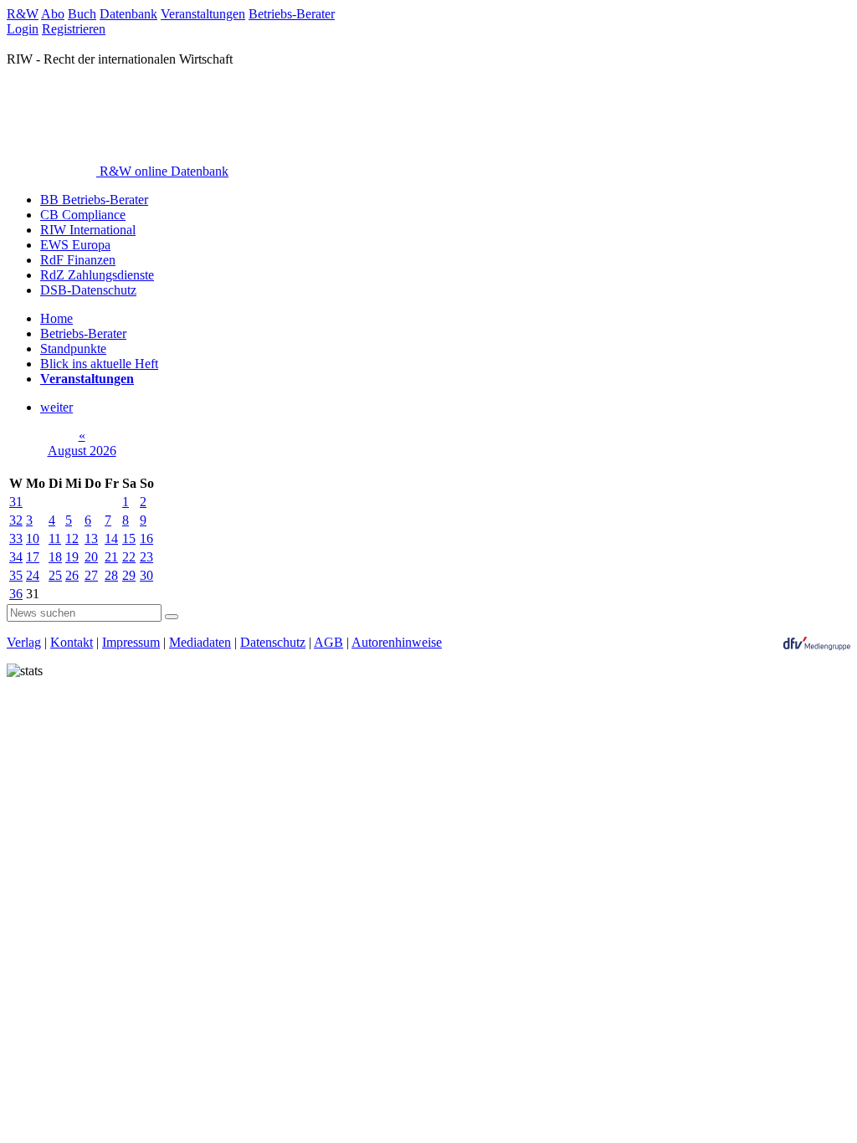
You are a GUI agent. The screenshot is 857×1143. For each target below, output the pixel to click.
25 (55, 575)
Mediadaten (200, 642)
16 (146, 538)
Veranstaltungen (203, 14)
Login (22, 29)
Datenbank (128, 14)
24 (32, 575)
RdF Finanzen (77, 260)
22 (129, 557)
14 (111, 538)
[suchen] (171, 616)
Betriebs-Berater (292, 14)
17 (32, 557)
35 (16, 575)
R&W (22, 14)
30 (146, 575)
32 (16, 520)
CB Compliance (83, 215)
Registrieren (73, 29)
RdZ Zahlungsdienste (97, 275)
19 (72, 557)
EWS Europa (75, 245)
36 (16, 594)
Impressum (131, 642)
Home (56, 318)
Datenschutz (272, 642)
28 (111, 575)
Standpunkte (73, 348)
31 (16, 502)
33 (16, 538)
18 (55, 557)
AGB (328, 642)
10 (32, 538)
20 (91, 557)
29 (129, 575)
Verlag (24, 642)
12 (72, 538)
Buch (82, 14)
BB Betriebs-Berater (94, 199)
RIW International (88, 230)
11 (55, 538)
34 (16, 557)
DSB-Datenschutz (88, 290)
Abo (52, 14)
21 (111, 557)
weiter (56, 407)
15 (129, 538)
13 (91, 538)
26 (72, 575)
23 (146, 557)
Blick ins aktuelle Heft (99, 363)
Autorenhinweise (397, 642)
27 (91, 575)
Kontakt (71, 642)
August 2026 (82, 450)
